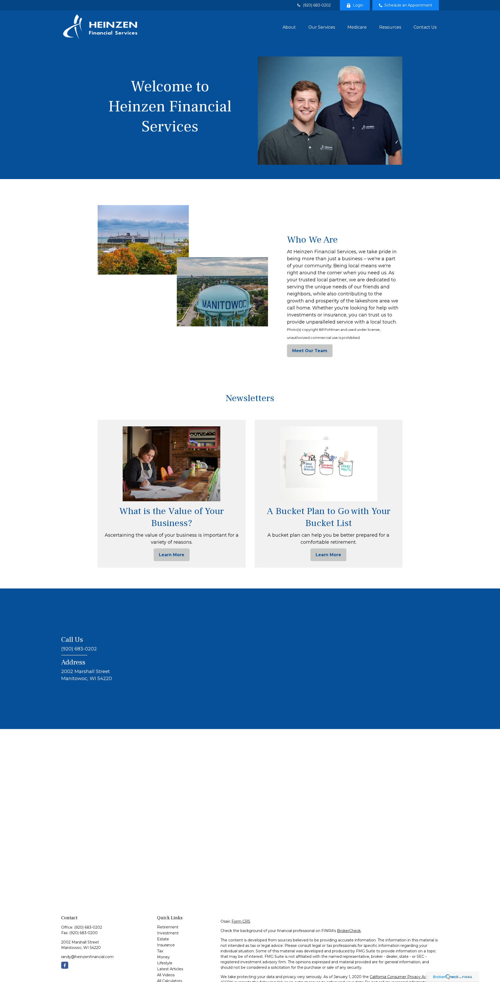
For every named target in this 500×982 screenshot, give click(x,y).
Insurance (166, 945)
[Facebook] (64, 965)
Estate (163, 939)
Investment (168, 933)
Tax (160, 951)
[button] (289, 27)
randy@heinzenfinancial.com (87, 956)
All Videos (165, 975)
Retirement (167, 927)
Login (358, 5)
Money (163, 957)
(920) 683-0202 (317, 5)
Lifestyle (164, 963)
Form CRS (241, 921)
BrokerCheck (349, 930)
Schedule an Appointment (408, 5)
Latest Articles (170, 969)
